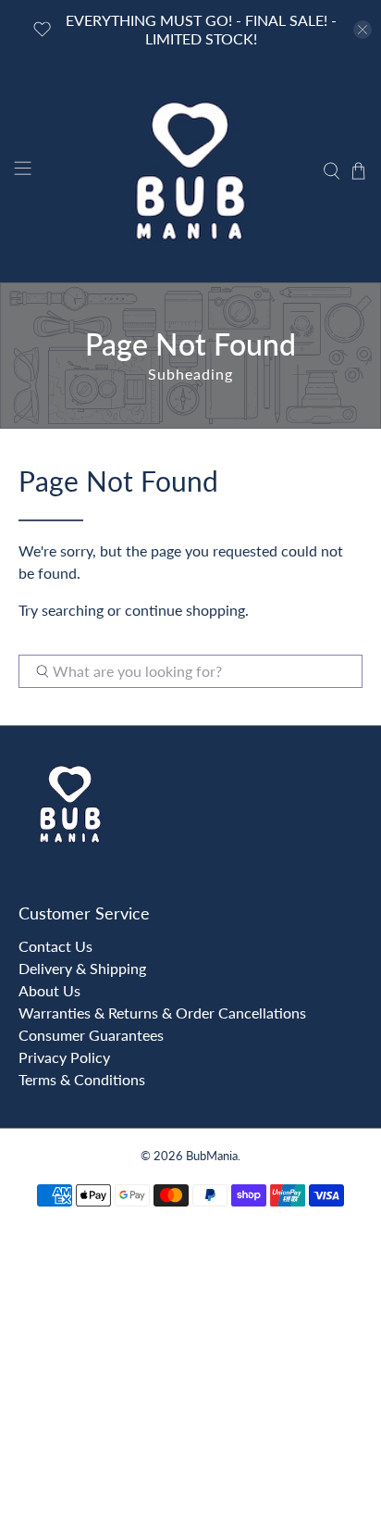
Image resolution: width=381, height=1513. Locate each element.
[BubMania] (190, 171)
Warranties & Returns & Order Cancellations (162, 1012)
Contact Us (55, 946)
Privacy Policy (64, 1057)
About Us (49, 990)
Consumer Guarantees (91, 1035)
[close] (362, 29)
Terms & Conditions (81, 1079)
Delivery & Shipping (82, 968)
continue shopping (185, 610)
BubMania (212, 1155)
